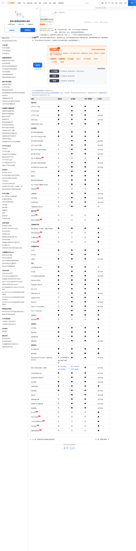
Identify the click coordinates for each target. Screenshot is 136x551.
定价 (40, 3)
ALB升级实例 (36, 93)
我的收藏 (105, 22)
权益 (35, 3)
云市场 (45, 3)
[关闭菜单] (3, 3)
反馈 (73, 448)
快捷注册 (12, 30)
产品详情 (96, 22)
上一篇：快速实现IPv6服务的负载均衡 (43, 439)
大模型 (19, 3)
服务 (54, 3)
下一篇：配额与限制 (101, 439)
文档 (112, 3)
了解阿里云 (61, 3)
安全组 (47, 93)
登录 (132, 3)
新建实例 (102, 93)
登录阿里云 (28, 30)
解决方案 (29, 3)
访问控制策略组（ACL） (57, 93)
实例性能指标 (40, 90)
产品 (24, 3)
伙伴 (50, 3)
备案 (116, 3)
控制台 (120, 3)
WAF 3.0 (67, 35)
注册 (125, 3)
